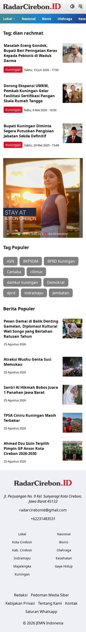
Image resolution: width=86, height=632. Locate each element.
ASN (10, 261)
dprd (11, 292)
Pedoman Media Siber (50, 595)
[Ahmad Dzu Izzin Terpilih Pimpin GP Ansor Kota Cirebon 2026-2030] (72, 451)
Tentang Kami (50, 603)
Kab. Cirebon (22, 550)
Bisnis (46, 19)
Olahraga (65, 19)
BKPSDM (30, 261)
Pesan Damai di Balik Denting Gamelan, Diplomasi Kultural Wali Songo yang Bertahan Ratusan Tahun (31, 329)
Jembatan (61, 292)
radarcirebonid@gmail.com (43, 510)
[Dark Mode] (72, 7)
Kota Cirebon (22, 542)
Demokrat (56, 282)
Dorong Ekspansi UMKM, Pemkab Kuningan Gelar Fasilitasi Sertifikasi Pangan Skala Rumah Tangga (29, 93)
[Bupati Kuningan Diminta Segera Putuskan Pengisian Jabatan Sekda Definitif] (72, 133)
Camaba (14, 271)
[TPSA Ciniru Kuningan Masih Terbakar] (72, 423)
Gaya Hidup (64, 566)
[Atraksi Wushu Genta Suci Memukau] (72, 367)
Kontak (71, 603)
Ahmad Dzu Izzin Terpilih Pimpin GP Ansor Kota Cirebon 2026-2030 (26, 448)
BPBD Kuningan (61, 261)
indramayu (34, 292)
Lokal (7, 19)
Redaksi (21, 595)
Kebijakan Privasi (20, 603)
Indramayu (22, 558)
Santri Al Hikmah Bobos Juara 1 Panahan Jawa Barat (31, 390)
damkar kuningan (22, 282)
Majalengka (22, 566)
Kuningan (13, 69)
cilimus (36, 271)
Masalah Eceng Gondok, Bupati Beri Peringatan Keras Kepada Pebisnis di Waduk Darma (30, 53)
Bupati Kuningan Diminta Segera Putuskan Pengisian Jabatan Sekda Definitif (29, 131)
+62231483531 (43, 518)
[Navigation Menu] (80, 7)
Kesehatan (64, 558)
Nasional (29, 19)
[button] (9, 18)
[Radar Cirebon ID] (32, 6)
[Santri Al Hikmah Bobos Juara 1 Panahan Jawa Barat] (72, 395)
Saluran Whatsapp (41, 611)
